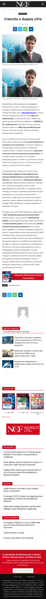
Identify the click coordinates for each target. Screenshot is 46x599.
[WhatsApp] (25, 29)
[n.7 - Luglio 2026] (6, 276)
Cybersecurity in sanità (14, 533)
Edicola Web (6, 417)
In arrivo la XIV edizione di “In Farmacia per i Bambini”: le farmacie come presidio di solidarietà (23, 454)
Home (4, 9)
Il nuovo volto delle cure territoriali (19, 538)
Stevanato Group (14, 285)
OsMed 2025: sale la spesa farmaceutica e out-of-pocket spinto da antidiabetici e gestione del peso (22, 472)
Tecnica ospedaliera (11, 518)
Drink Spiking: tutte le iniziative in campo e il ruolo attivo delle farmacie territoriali (23, 463)
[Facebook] (15, 29)
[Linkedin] (31, 29)
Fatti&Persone (12, 9)
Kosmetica (7, 484)
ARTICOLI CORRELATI (11, 328)
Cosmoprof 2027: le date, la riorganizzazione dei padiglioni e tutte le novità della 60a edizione (23, 498)
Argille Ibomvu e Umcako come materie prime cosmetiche (21, 489)
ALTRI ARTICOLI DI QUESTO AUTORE (16, 332)
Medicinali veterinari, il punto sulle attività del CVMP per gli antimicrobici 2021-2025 (29, 353)
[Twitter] (20, 29)
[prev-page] (3, 372)
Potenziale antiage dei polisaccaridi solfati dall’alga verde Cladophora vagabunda (22, 507)
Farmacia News (9, 447)
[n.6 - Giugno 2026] (22, 402)
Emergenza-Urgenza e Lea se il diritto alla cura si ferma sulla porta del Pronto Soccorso (22, 525)
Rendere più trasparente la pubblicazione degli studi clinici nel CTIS (29, 364)
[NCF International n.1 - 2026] (37, 402)
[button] (3, 4)
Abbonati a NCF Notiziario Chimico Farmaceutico (29, 276)
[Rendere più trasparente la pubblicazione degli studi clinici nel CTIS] (7, 364)
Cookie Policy (30, 577)
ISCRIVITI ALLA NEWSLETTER (23, 571)
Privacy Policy (18, 577)
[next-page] (7, 372)
